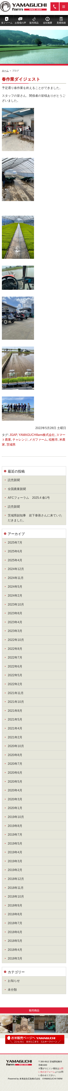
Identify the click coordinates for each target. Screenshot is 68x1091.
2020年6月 (15, 772)
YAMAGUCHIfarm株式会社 (37, 434)
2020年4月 (15, 790)
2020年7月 (15, 763)
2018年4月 (15, 949)
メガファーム (38, 439)
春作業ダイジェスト (21, 79)
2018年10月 (16, 896)
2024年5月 (15, 586)
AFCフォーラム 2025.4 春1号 (29, 497)
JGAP (13, 434)
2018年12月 (16, 878)
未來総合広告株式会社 (29, 1079)
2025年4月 (15, 560)
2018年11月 (16, 887)
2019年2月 (15, 870)
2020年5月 (15, 781)
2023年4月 (15, 622)
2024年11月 (16, 578)
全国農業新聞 (17, 489)
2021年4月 (15, 728)
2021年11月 (16, 693)
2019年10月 (16, 817)
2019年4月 (15, 852)
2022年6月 (15, 666)
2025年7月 (15, 542)
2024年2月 (15, 595)
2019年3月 (15, 861)
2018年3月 (15, 958)
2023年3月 (15, 631)
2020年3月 (15, 799)
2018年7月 (15, 923)
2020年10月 (16, 746)
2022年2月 (15, 684)
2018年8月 (15, 914)
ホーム (5, 70)
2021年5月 (15, 719)
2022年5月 (15, 675)
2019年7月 (15, 834)
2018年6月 (15, 932)
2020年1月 (15, 808)
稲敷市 (53, 439)
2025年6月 (15, 551)
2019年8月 (15, 825)
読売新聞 (14, 480)
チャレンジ (20, 439)
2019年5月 (15, 843)
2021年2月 (15, 737)
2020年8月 (15, 755)
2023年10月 (16, 604)
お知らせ (14, 980)
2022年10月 (16, 639)
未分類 (12, 989)
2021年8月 (15, 710)
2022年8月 (15, 648)
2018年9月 (15, 905)
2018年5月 (15, 940)
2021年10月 (16, 701)
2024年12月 (16, 569)
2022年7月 (15, 657)
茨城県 (10, 444)
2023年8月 (15, 613)
